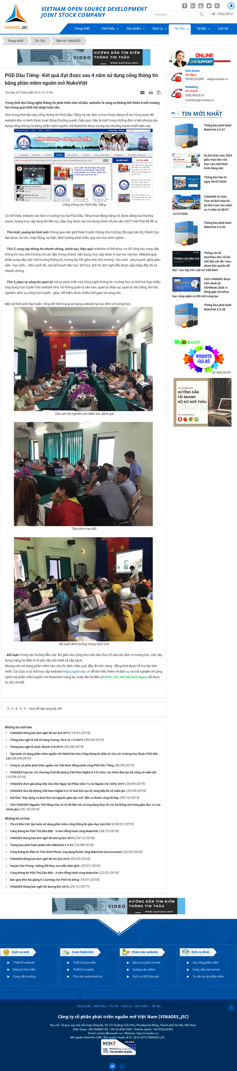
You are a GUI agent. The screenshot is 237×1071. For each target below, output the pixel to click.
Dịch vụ (158, 28)
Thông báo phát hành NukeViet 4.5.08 (217, 307)
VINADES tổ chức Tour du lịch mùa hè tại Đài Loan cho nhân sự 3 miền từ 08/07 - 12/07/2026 (202, 205)
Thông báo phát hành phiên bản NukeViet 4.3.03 (41, 845)
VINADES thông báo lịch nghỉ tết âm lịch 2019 (39, 733)
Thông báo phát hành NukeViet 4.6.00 (217, 225)
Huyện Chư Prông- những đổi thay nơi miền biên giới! (45, 866)
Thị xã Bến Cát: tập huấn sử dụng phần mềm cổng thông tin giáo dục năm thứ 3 (61, 824)
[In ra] (151, 92)
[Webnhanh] (202, 356)
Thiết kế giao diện (84, 962)
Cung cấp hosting (24, 976)
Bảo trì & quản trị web (146, 962)
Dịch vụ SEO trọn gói (146, 976)
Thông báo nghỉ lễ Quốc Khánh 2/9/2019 (36, 747)
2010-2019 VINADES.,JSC (149, 1037)
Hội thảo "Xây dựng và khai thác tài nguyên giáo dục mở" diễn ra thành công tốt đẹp (64, 797)
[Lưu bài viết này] (159, 92)
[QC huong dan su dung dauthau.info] (83, 57)
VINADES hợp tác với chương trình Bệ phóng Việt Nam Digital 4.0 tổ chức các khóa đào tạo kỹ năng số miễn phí (83, 772)
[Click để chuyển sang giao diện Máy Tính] (122, 1066)
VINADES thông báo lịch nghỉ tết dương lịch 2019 (42, 838)
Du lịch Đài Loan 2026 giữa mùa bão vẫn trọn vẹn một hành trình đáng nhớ (218, 162)
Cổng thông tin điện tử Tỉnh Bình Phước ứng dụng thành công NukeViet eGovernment (66, 852)
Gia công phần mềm (206, 962)
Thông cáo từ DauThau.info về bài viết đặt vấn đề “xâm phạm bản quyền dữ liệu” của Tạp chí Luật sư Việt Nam (201, 261)
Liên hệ (223, 28)
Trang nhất (82, 28)
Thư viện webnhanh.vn (87, 976)
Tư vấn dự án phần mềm (208, 976)
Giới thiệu (108, 28)
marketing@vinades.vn (199, 100)
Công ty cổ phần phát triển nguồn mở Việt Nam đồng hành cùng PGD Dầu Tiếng (61, 765)
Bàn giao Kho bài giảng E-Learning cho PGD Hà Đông (44, 879)
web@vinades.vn (217, 79)
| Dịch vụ (125, 1006)
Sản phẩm (133, 28)
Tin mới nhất (202, 113)
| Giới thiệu (99, 1006)
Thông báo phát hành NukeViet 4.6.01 (217, 127)
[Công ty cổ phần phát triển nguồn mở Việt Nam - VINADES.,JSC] (20, 16)
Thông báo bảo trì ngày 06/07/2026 (215, 179)
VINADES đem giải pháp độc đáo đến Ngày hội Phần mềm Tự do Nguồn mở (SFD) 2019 (67, 784)
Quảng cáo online (144, 969)
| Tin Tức (112, 1006)
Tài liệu (201, 28)
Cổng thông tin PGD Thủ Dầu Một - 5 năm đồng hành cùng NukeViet (54, 831)
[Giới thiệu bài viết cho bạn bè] (143, 92)
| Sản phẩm (140, 1006)
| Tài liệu (155, 1006)
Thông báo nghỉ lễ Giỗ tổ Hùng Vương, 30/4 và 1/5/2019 (46, 740)
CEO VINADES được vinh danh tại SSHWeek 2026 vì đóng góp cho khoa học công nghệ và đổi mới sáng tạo (201, 287)
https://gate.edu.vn (76, 671)
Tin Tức (180, 28)
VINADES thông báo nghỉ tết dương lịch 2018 (39, 886)
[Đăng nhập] (231, 5)
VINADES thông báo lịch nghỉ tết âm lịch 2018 (39, 859)
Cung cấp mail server (206, 969)
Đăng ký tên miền (24, 969)
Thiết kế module (83, 969)
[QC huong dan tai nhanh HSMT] (202, 402)
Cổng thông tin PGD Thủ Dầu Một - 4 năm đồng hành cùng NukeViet (54, 872)
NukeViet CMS (93, 1037)
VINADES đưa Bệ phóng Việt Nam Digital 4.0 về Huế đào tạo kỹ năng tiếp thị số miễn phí (67, 791)
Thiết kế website (24, 962)
